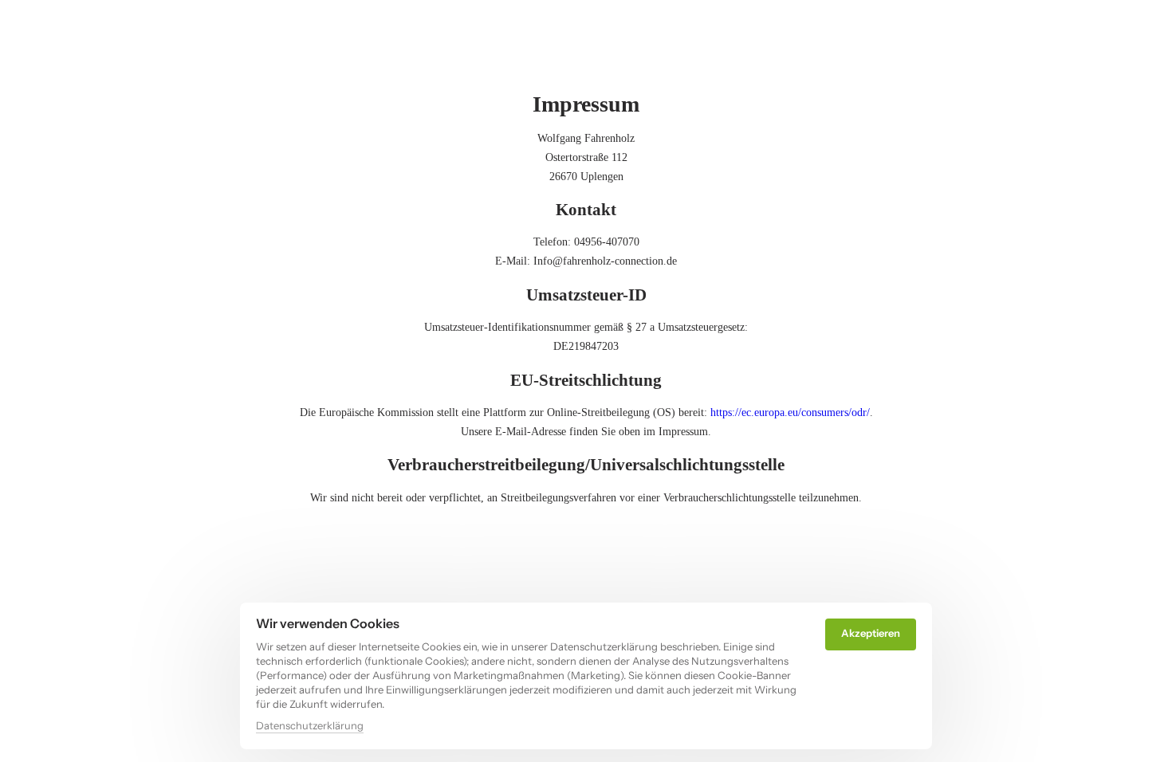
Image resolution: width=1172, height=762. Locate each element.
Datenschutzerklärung (310, 726)
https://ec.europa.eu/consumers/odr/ (790, 412)
